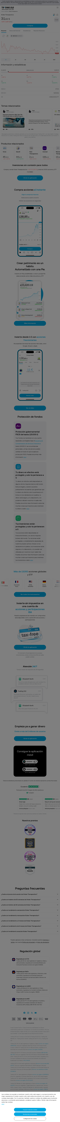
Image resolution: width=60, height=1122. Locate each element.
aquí (3, 1104)
